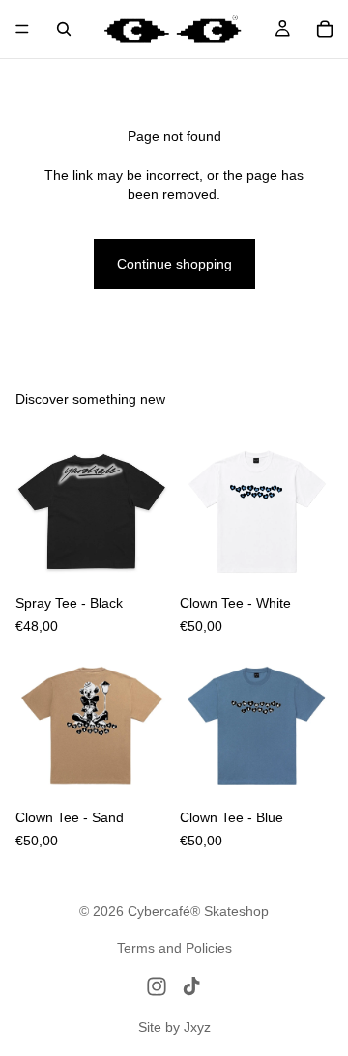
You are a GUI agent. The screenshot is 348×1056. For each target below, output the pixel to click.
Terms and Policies (174, 948)
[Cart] (325, 29)
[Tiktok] (191, 986)
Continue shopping (174, 263)
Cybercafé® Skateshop (198, 911)
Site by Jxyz (174, 1027)
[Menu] (22, 29)
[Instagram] (156, 986)
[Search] (64, 29)
